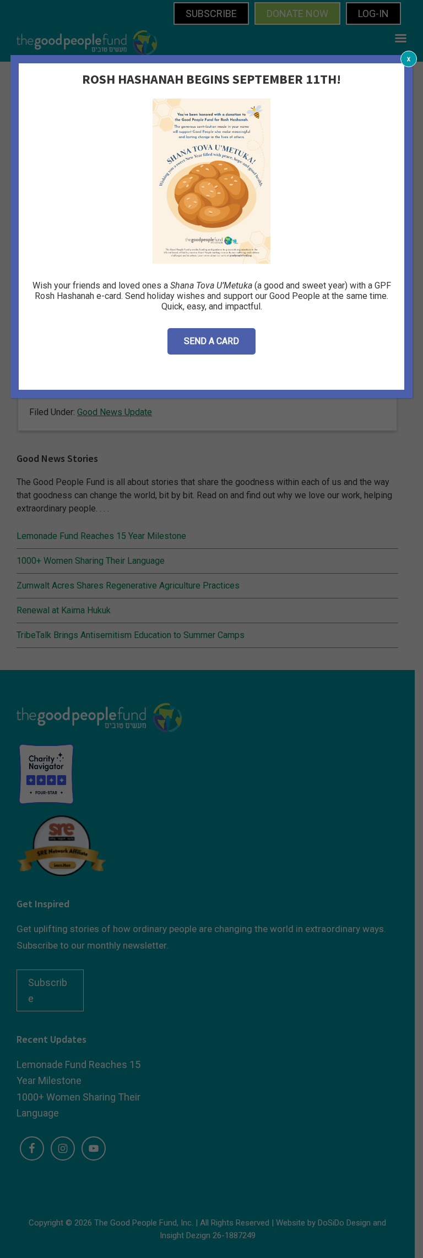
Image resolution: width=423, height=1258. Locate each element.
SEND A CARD (211, 341)
